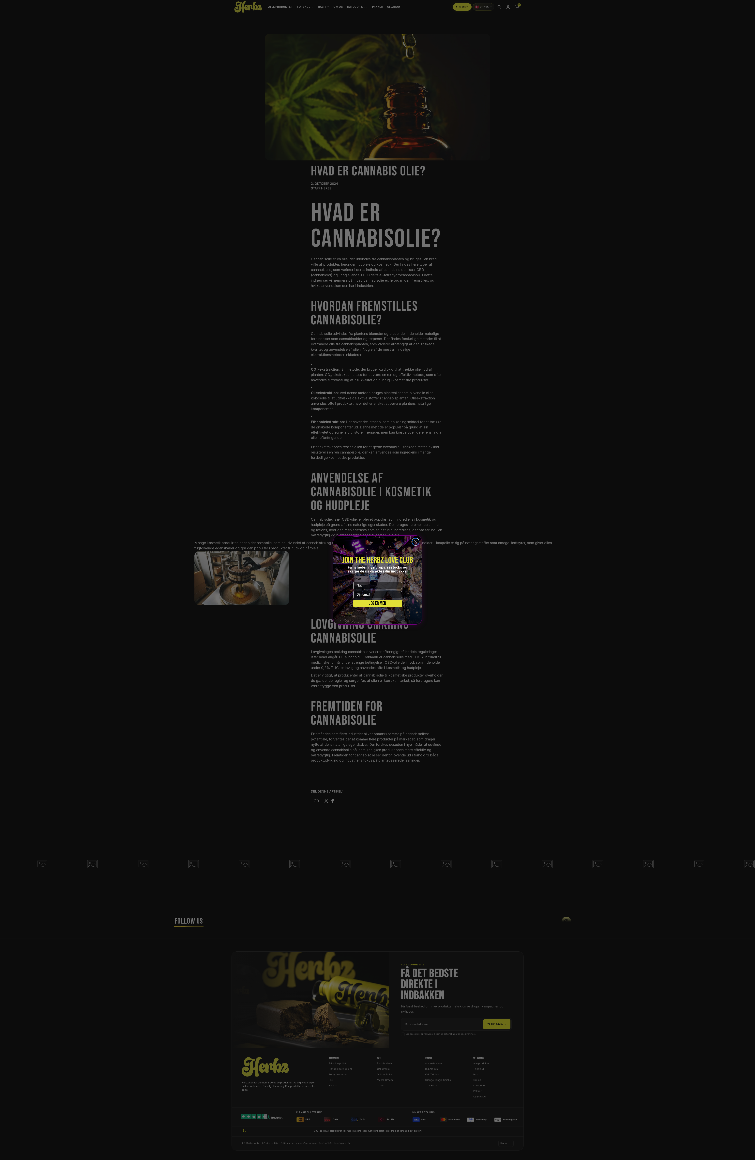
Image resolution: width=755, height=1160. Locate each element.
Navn (357, 579)
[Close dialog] (415, 541)
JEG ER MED (377, 603)
